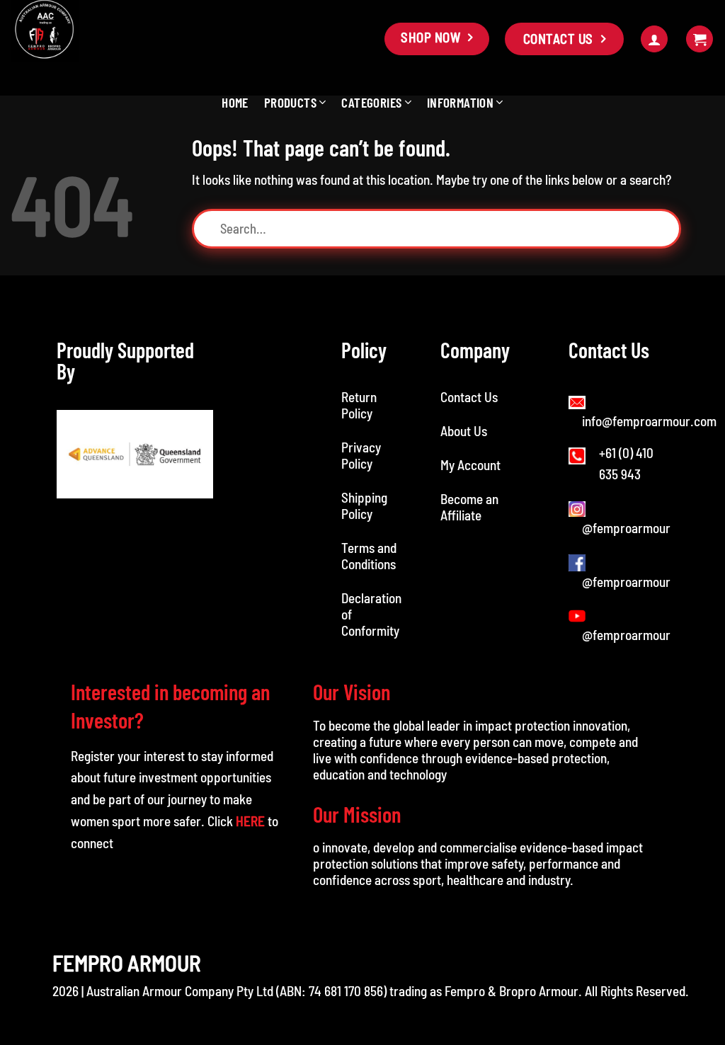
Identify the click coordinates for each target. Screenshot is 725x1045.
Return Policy (359, 405)
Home (235, 102)
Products (290, 102)
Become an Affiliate (469, 507)
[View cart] (699, 39)
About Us (463, 431)
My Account (470, 465)
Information (460, 102)
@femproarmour (626, 528)
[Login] (654, 39)
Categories (371, 102)
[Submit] (669, 228)
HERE (250, 821)
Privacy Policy (361, 455)
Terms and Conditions (370, 555)
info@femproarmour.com (649, 421)
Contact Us (469, 397)
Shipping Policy (364, 505)
